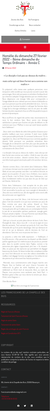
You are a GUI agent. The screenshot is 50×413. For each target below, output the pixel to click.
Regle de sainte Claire (8, 320)
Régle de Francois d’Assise (10, 312)
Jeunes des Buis (17, 19)
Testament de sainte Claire (10, 324)
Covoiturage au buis (16, 25)
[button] (25, 47)
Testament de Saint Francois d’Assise (14, 316)
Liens (33, 30)
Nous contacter (35, 25)
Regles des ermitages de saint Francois (15, 329)
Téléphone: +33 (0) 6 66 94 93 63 (9, 397)
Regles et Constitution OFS (10, 333)
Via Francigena (33, 19)
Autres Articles (20, 30)
